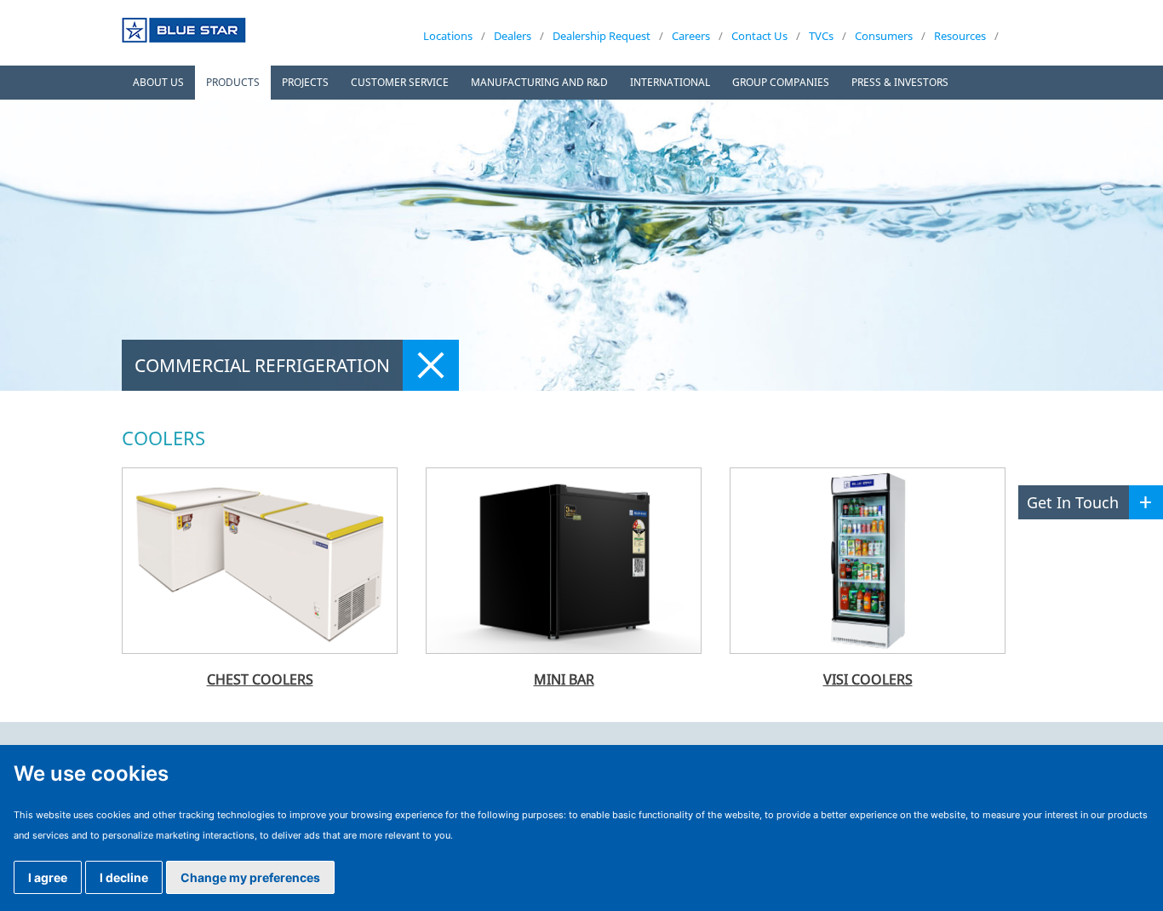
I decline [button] (124, 877)
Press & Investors (899, 82)
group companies (780, 82)
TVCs (821, 35)
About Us (158, 82)
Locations (448, 35)
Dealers (512, 35)
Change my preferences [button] (250, 877)
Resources (960, 35)
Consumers (884, 35)
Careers (691, 35)
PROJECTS (305, 82)
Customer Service (400, 82)
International (670, 82)
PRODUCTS (233, 82)
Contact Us (759, 35)
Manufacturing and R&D (539, 82)
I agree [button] (47, 877)
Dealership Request (601, 35)
